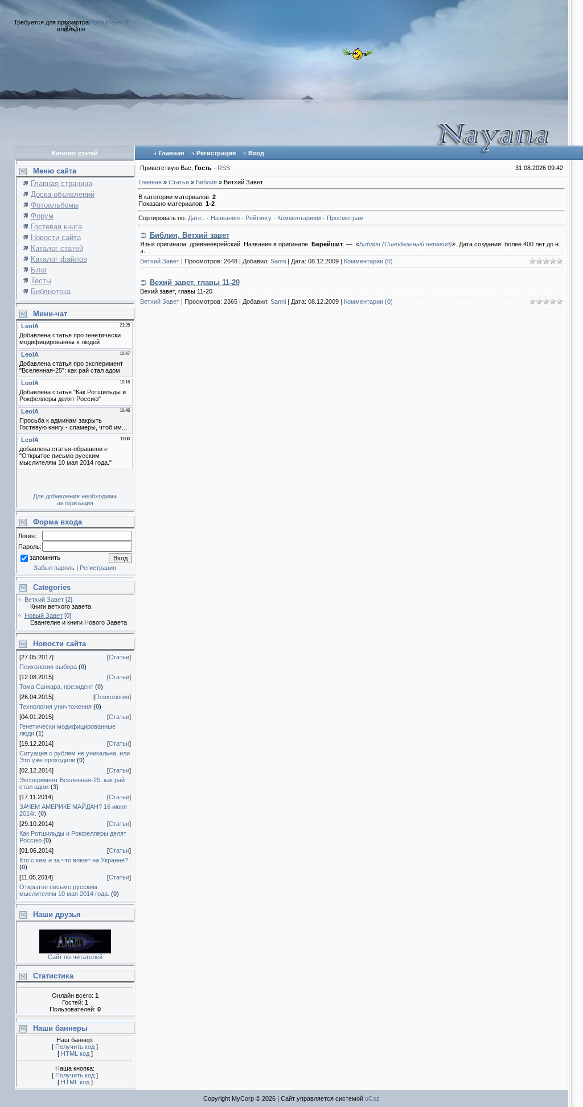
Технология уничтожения (55, 706)
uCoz (372, 1098)
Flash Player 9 (109, 22)
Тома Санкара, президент (56, 686)
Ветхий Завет (44, 599)
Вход (256, 153)
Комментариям (299, 217)
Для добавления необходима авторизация (75, 499)
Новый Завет (43, 615)
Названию (225, 217)
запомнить (45, 558)
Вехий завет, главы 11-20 (195, 282)
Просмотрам (345, 217)
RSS (223, 167)
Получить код (75, 1046)
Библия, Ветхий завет (189, 235)
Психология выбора (48, 666)
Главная (171, 153)
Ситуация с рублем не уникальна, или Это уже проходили (74, 756)
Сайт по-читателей (75, 956)
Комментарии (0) (368, 261)
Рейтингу (258, 217)
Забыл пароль (54, 567)
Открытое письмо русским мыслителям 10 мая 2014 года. (64, 890)
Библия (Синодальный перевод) (405, 244)
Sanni (278, 261)
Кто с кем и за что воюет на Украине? (73, 860)
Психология (112, 696)
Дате (195, 217)
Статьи (119, 657)
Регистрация (216, 153)
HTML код (75, 1053)
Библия (206, 182)
